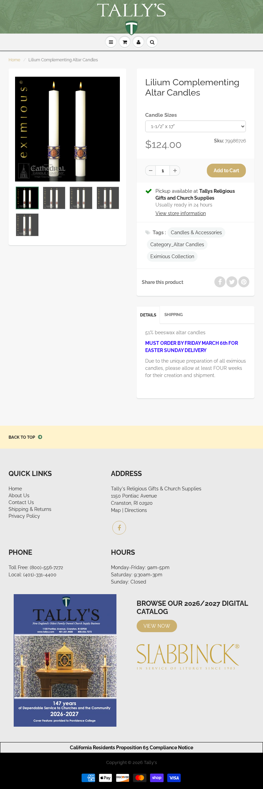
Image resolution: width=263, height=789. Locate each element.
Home (14, 60)
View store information (180, 213)
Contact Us (21, 502)
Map (116, 510)
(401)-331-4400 (40, 574)
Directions (136, 510)
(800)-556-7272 (46, 567)
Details (148, 315)
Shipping (173, 314)
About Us (19, 495)
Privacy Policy (24, 516)
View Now (156, 626)
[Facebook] (119, 528)
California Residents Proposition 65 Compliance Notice (131, 747)
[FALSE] (67, 129)
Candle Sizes (161, 115)
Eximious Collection (172, 256)
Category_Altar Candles (177, 244)
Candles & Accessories (196, 232)
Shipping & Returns (30, 509)
